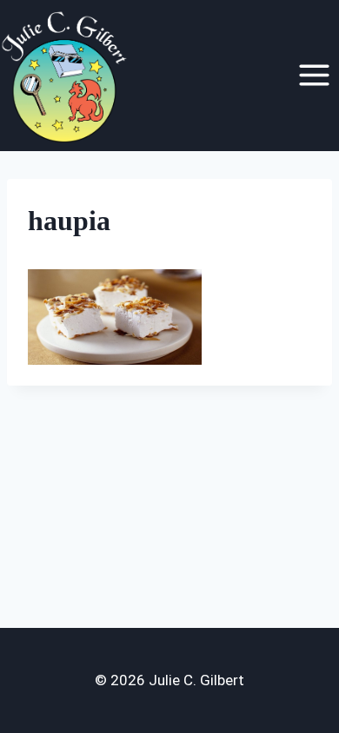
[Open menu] (314, 75)
